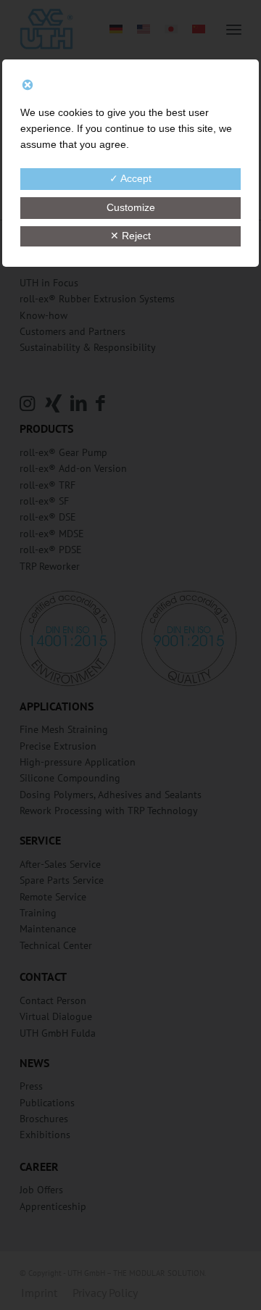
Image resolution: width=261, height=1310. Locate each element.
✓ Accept (130, 178)
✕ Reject (130, 235)
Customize (131, 207)
